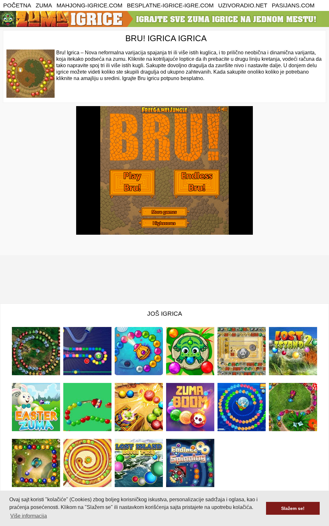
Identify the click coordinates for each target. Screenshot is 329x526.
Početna (17, 5)
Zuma (44, 5)
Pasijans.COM (293, 5)
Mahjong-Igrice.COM (89, 5)
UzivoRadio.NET (242, 5)
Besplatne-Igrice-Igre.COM (170, 5)
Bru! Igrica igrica (166, 38)
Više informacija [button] (28, 516)
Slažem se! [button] (293, 508)
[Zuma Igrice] (160, 25)
